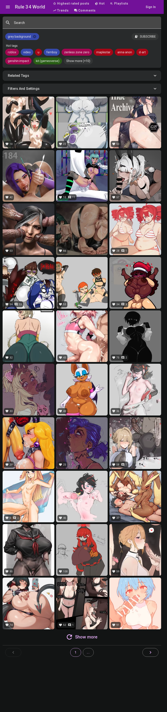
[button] (82, 75)
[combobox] (86, 24)
